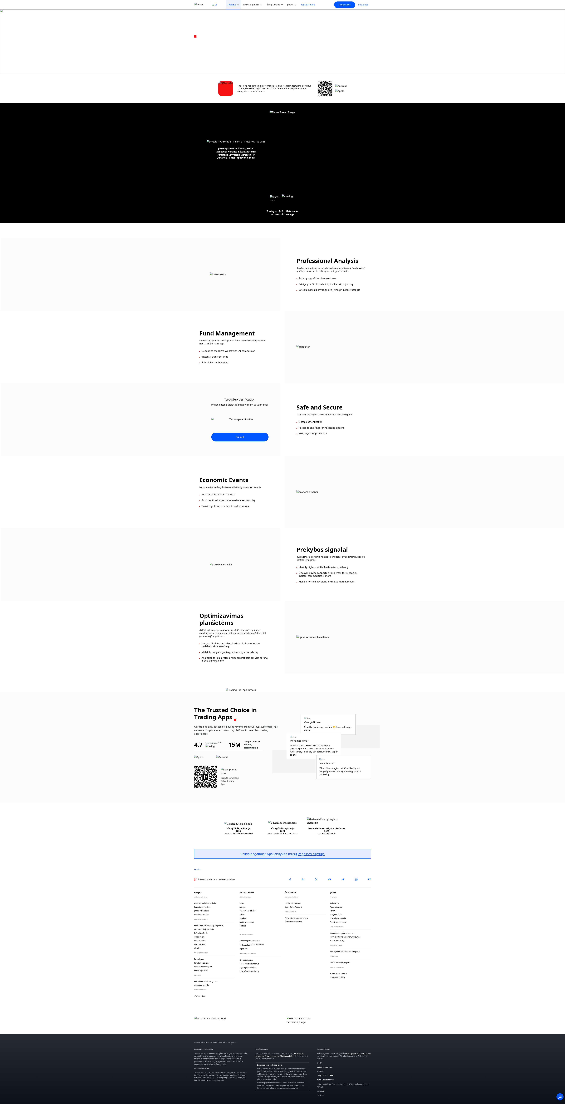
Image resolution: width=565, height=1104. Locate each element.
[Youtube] (329, 879)
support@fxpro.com (325, 1067)
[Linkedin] (303, 879)
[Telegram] (342, 879)
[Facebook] (289, 879)
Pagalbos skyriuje (311, 854)
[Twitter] (316, 879)
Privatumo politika (272, 1056)
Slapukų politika (286, 1056)
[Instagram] (356, 879)
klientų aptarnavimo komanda (358, 1053)
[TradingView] (369, 879)
